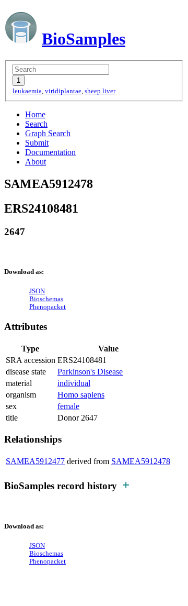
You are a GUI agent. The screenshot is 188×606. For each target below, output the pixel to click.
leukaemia (27, 91)
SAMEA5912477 (35, 461)
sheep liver (100, 91)
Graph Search (47, 133)
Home (35, 114)
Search (36, 123)
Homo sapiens (80, 394)
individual (73, 383)
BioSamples (83, 38)
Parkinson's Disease (90, 371)
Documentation (50, 152)
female (68, 406)
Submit (37, 142)
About (35, 161)
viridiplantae (63, 91)
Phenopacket (47, 307)
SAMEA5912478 (140, 461)
